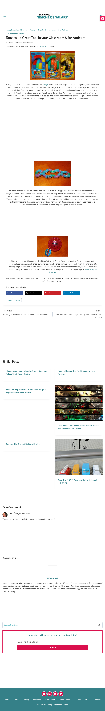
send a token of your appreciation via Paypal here (28, 589)
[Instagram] (49, 693)
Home (7, 700)
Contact (97, 700)
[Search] (99, 625)
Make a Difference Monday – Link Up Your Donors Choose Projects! (79, 314)
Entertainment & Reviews (15, 33)
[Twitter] (60, 693)
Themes (77, 700)
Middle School (64, 700)
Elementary (50, 700)
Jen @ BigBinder (17, 513)
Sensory (26, 700)
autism (9, 300)
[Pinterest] (55, 693)
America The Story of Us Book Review (23, 444)
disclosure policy (41, 46)
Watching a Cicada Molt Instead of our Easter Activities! (25, 313)
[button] (102, 18)
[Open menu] (4, 16)
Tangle (46, 85)
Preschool (37, 700)
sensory (18, 300)
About (15, 700)
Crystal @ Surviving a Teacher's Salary (21, 42)
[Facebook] (44, 693)
